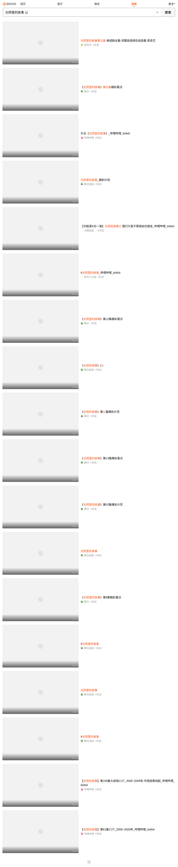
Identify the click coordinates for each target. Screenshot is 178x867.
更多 (171, 3)
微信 (97, 3)
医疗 (60, 3)
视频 (134, 3)
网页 (23, 3)
